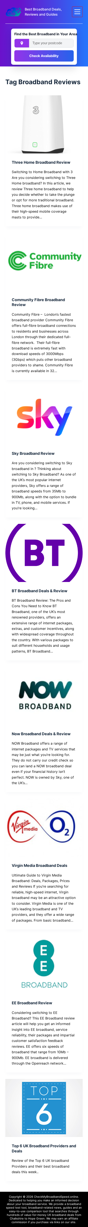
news (57, 1207)
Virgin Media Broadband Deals (39, 865)
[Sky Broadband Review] (44, 415)
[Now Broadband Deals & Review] (44, 696)
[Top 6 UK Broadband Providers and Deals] (44, 1108)
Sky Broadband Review (33, 453)
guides (67, 1207)
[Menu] (77, 11)
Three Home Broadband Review (41, 162)
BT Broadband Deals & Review (39, 591)
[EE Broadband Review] (44, 965)
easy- (13, 1211)
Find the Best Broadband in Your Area (44, 34)
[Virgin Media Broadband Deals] (44, 827)
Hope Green (36, 1218)
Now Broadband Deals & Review (41, 734)
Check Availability (44, 56)
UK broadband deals (60, 1215)
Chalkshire (17, 1218)
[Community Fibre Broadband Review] (44, 262)
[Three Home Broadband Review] (44, 124)
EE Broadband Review (32, 1003)
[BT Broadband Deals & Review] (44, 553)
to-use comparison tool (32, 1211)
